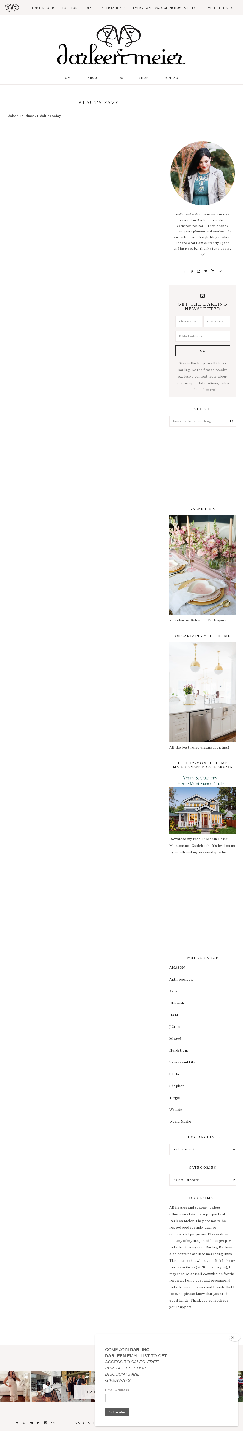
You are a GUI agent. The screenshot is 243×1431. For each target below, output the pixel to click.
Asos (173, 991)
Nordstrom (178, 1050)
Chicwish (176, 1003)
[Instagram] (199, 271)
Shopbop (177, 1086)
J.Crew (174, 1027)
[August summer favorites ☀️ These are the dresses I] (15, 1386)
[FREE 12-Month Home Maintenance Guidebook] (202, 832)
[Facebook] (185, 271)
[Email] (220, 271)
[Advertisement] (202, 466)
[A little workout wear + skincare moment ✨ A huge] (45, 1386)
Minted (175, 1039)
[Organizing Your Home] (202, 741)
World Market (180, 1121)
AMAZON (177, 968)
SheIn (174, 1074)
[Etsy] (213, 271)
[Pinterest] (192, 271)
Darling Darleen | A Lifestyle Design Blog (121, 45)
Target (174, 1098)
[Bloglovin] (205, 271)
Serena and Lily (182, 1062)
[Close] (235, 1337)
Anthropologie (181, 979)
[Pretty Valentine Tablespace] (202, 613)
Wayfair (175, 1110)
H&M (173, 1015)
